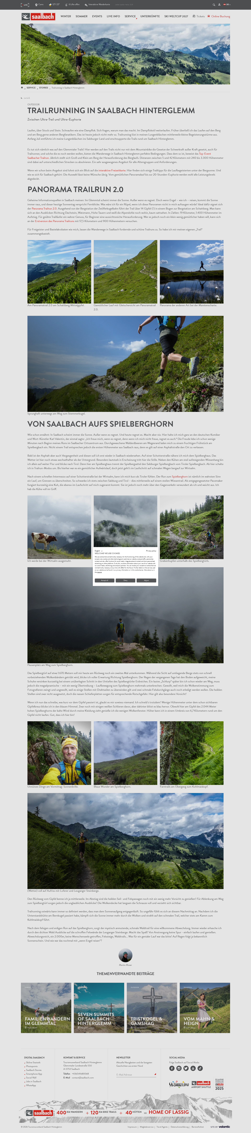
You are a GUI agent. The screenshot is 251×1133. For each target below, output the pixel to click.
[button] (99, 551)
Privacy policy (151, 551)
